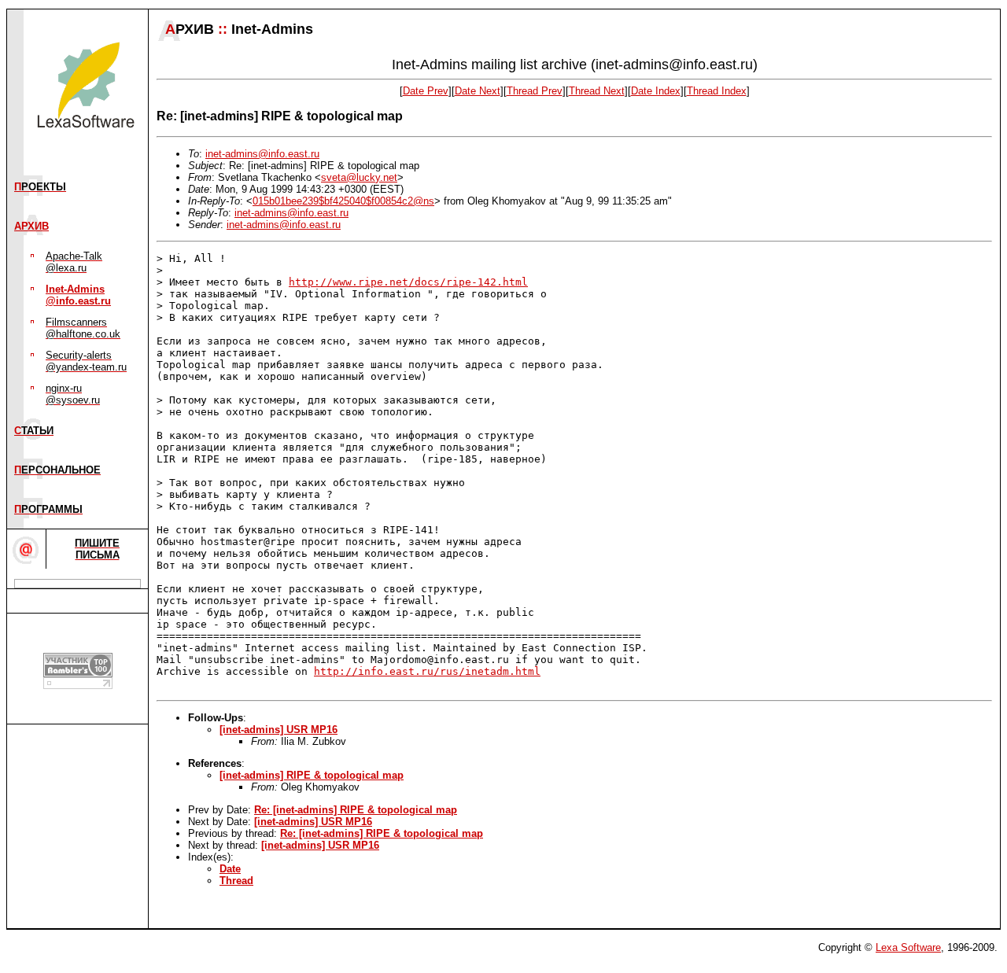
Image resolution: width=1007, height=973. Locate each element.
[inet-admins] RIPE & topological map (311, 775)
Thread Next (597, 91)
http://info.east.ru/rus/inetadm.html (427, 671)
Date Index (656, 91)
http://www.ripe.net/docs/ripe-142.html (408, 282)
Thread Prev (535, 91)
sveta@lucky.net (359, 177)
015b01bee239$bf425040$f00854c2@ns (343, 201)
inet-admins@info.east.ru (262, 154)
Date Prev (425, 91)
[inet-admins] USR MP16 (278, 729)
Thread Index (717, 91)
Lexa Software (908, 947)
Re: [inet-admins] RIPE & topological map (355, 810)
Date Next (477, 91)
